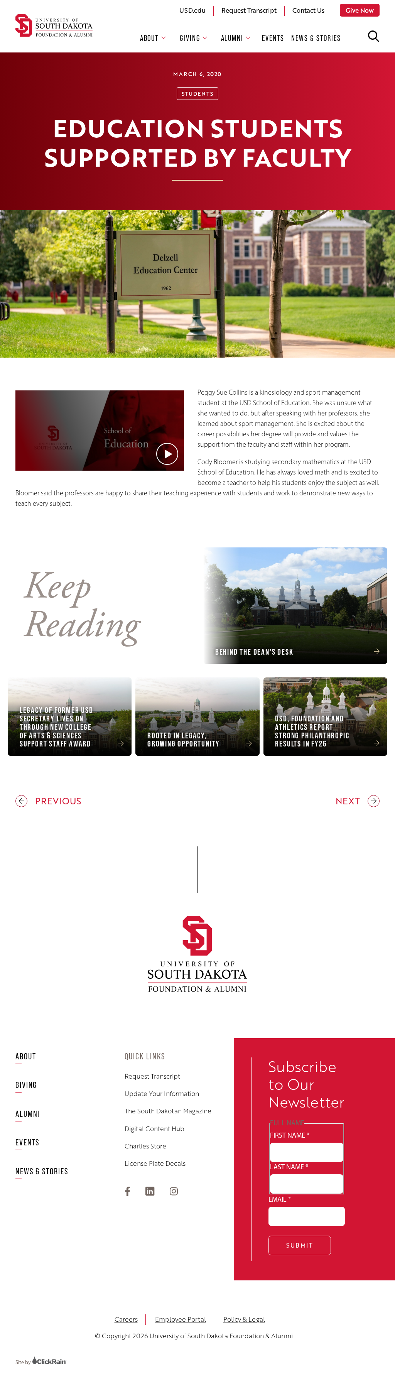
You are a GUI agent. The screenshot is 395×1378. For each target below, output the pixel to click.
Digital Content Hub (154, 1129)
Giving (190, 38)
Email (279, 1199)
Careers (126, 1319)
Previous (48, 801)
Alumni (232, 38)
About (149, 38)
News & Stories (316, 38)
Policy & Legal (244, 1319)
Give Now (360, 10)
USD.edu (192, 10)
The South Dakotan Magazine (168, 1111)
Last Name (289, 1167)
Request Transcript (249, 10)
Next (349, 801)
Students (198, 93)
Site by (23, 1362)
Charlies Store (145, 1146)
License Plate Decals (155, 1163)
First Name (289, 1135)
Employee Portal (180, 1319)
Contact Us (308, 10)
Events (273, 38)
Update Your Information (162, 1094)
